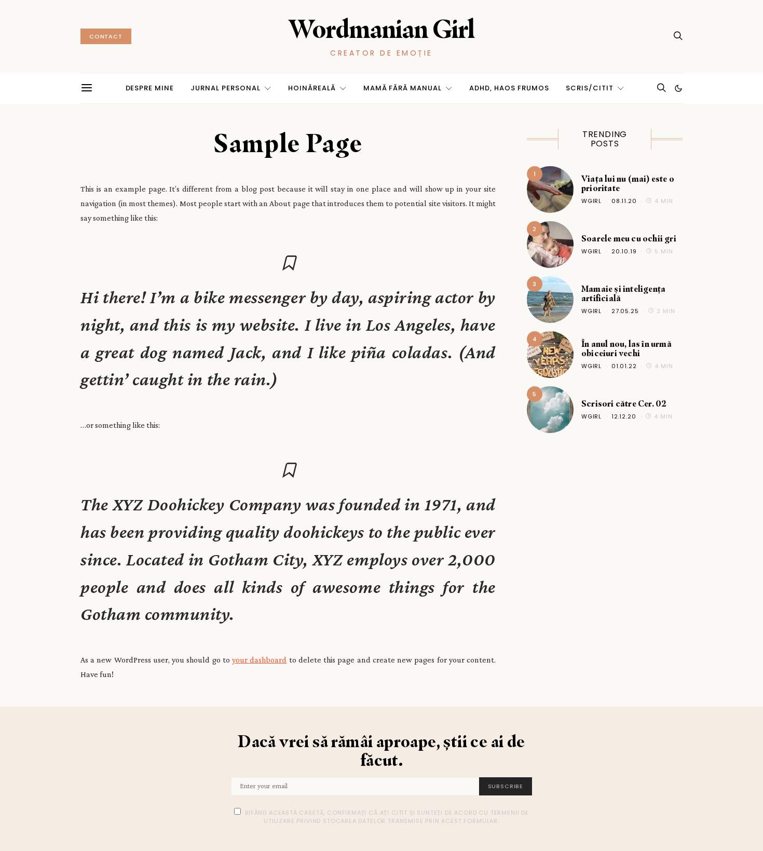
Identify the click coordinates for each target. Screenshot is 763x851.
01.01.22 (624, 366)
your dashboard (259, 659)
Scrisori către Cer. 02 (623, 403)
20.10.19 (624, 251)
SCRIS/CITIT (590, 88)
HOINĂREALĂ (312, 88)
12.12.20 (623, 416)
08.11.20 (624, 201)
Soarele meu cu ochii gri (628, 238)
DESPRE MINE (150, 88)
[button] (678, 88)
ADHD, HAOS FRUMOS (509, 88)
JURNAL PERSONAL (225, 88)
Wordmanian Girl (381, 28)
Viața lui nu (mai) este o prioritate (627, 183)
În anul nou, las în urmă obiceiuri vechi (626, 348)
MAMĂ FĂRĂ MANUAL (402, 88)
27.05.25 (625, 311)
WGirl (591, 201)
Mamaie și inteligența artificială (623, 293)
